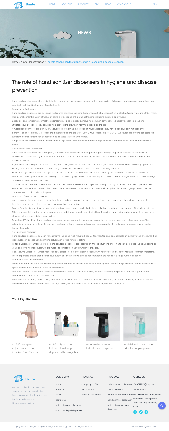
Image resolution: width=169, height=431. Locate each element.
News (108, 4)
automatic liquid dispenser (69, 410)
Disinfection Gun (115, 389)
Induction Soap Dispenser (85, 8)
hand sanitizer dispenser (120, 400)
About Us (66, 4)
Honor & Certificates (91, 394)
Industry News (36, 62)
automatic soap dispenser (69, 405)
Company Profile (90, 384)
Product (83, 4)
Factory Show (88, 389)
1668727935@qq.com (143, 384)
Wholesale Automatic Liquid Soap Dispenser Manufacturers (29, 399)
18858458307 (139, 389)
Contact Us (124, 4)
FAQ (97, 4)
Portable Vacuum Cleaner (120, 394)
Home (52, 4)
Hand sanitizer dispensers (24, 101)
